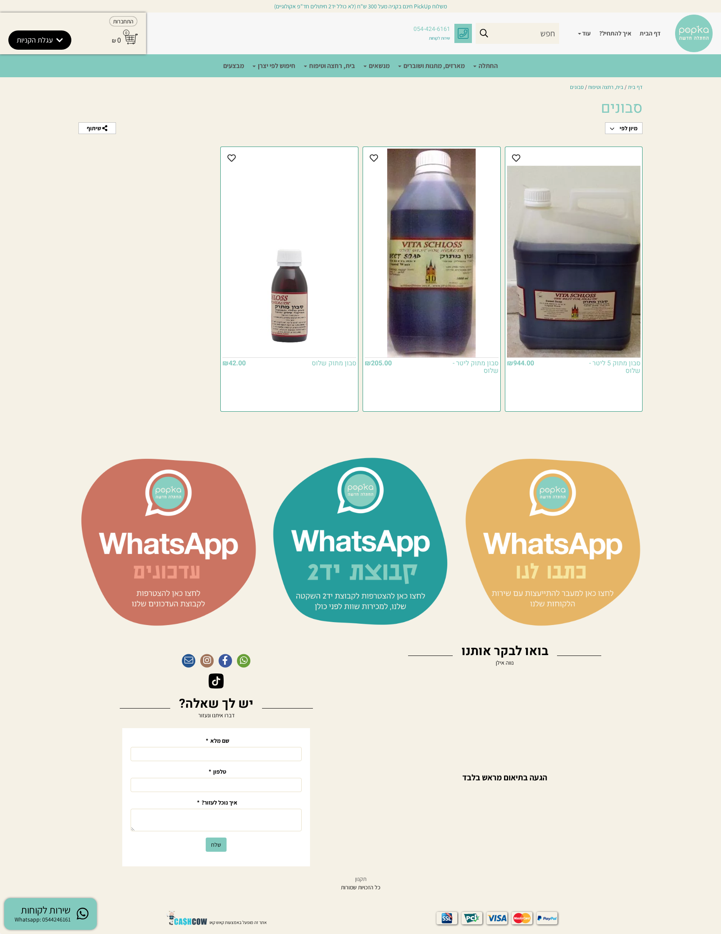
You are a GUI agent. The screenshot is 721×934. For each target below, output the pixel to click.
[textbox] (505, 773)
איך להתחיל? (615, 33)
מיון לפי (628, 128)
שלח (216, 844)
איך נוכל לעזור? (217, 802)
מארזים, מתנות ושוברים (433, 65)
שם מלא (217, 740)
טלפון (217, 771)
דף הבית (650, 33)
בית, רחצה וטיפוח (331, 65)
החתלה (487, 65)
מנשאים (379, 65)
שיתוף (94, 128)
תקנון (360, 879)
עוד (586, 33)
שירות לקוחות (439, 38)
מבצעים (233, 65)
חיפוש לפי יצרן (276, 65)
